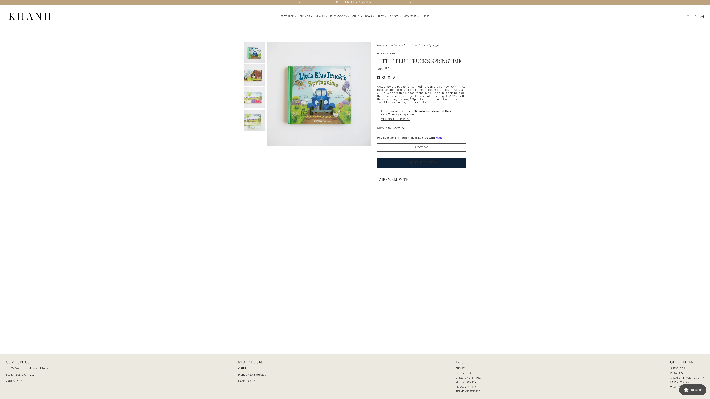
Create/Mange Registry (687, 377)
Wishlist (676, 386)
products (394, 45)
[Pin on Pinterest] (384, 77)
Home (381, 45)
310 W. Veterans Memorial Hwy (430, 111)
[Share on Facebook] (378, 77)
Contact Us (464, 373)
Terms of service (468, 391)
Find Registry (679, 382)
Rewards (676, 373)
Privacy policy (466, 386)
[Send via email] (389, 77)
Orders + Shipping (468, 377)
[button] (394, 77)
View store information (395, 119)
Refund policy (466, 382)
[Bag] (702, 16)
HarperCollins (386, 53)
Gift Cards (677, 368)
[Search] (695, 16)
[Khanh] (30, 17)
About (460, 368)
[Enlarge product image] (319, 94)
